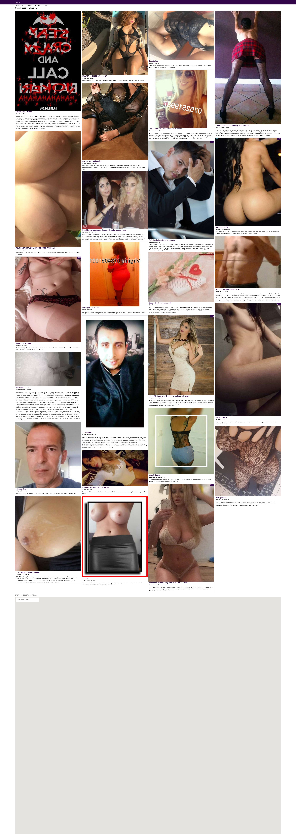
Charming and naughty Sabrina (28, 572)
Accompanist (87, 432)
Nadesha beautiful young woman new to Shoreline (168, 583)
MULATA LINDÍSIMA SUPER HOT (94, 76)
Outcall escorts (19, 5)
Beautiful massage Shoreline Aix (228, 289)
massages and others (90, 308)
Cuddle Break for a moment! (160, 303)
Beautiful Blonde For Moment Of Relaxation (165, 129)
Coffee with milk (222, 227)
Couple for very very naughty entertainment (232, 125)
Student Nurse (221, 417)
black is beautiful (22, 388)
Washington (37, 5)
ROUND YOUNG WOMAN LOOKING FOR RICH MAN (35, 248)
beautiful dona (154, 475)
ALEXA (85, 578)
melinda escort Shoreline (91, 161)
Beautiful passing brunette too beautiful (97, 487)
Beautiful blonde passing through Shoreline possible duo (104, 230)
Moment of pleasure (23, 343)
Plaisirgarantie (221, 498)
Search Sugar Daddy (24, 112)
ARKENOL (17, 2)
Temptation (153, 61)
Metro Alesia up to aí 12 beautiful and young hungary (169, 396)
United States (28, 5)
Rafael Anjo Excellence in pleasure (162, 240)
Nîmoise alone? (21, 489)
